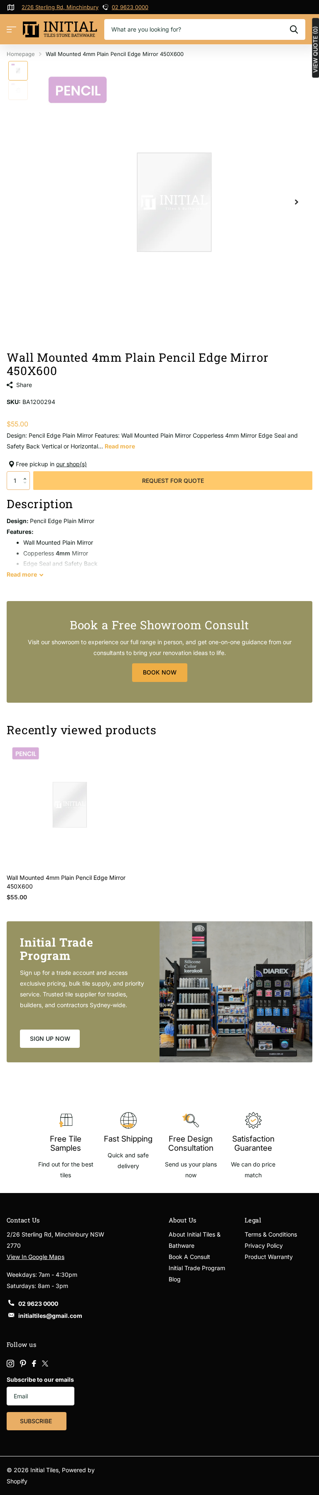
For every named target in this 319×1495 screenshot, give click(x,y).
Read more (120, 446)
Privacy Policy (264, 1245)
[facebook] (34, 1363)
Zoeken (293, 29)
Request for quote (173, 480)
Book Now (160, 672)
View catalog (11, 29)
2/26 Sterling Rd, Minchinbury (60, 7)
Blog (175, 1279)
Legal (253, 1220)
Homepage (21, 54)
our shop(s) (71, 463)
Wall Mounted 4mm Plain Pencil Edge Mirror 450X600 (66, 882)
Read (22, 574)
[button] (27, 473)
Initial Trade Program (197, 1267)
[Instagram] (10, 1363)
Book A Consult (189, 1256)
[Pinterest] (23, 1363)
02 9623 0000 (130, 7)
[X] (45, 1363)
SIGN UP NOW (50, 1038)
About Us (182, 1220)
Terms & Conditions (271, 1234)
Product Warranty (269, 1256)
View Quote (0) (315, 49)
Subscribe (37, 1420)
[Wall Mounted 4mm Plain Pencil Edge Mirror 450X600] (70, 805)
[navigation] (18, 70)
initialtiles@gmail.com (50, 1315)
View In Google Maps (35, 1256)
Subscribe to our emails (40, 1379)
